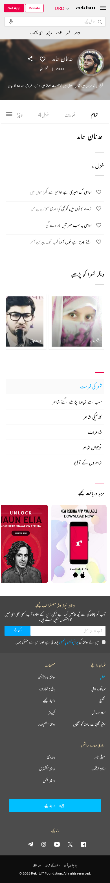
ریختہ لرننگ (98, 768)
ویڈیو (49, 32)
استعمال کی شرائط (52, 865)
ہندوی (51, 757)
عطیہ (102, 677)
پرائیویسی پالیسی (68, 642)
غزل (43, 114)
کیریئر (51, 712)
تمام (94, 114)
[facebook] (83, 844)
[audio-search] (10, 21)
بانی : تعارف (47, 689)
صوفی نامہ (99, 757)
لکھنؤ (47, 69)
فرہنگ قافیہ (98, 689)
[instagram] (43, 844)
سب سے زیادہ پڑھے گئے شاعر (77, 401)
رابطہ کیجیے (49, 700)
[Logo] (85, 8)
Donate (34, 8)
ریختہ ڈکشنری (47, 768)
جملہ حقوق (37, 865)
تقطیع (102, 700)
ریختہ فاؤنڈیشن (46, 677)
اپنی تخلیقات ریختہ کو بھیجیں (89, 724)
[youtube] (56, 844)
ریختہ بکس (49, 780)
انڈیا (41, 69)
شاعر (77, 32)
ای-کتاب (36, 32)
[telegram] (30, 844)
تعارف (70, 114)
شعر (68, 32)
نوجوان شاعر (92, 447)
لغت (59, 32)
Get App (14, 8)
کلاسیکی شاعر (92, 416)
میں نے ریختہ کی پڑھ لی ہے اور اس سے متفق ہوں (57, 642)
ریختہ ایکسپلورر (46, 724)
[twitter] (70, 844)
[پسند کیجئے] (43, 58)
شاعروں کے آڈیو (88, 462)
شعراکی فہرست (91, 386)
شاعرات (95, 432)
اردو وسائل (98, 712)
